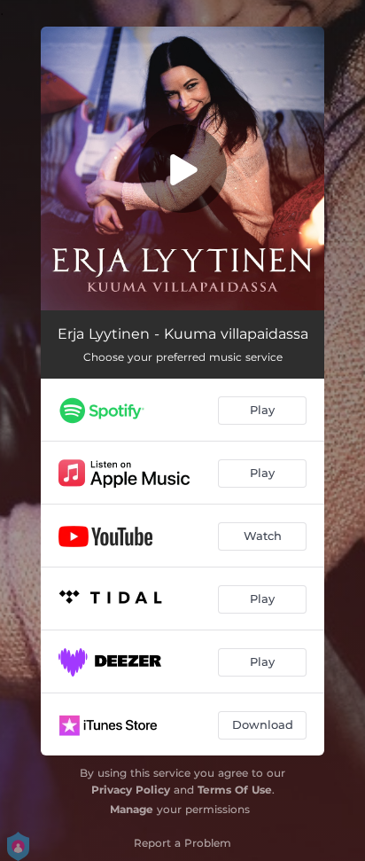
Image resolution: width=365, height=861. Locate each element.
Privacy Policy (130, 789)
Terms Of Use (235, 789)
